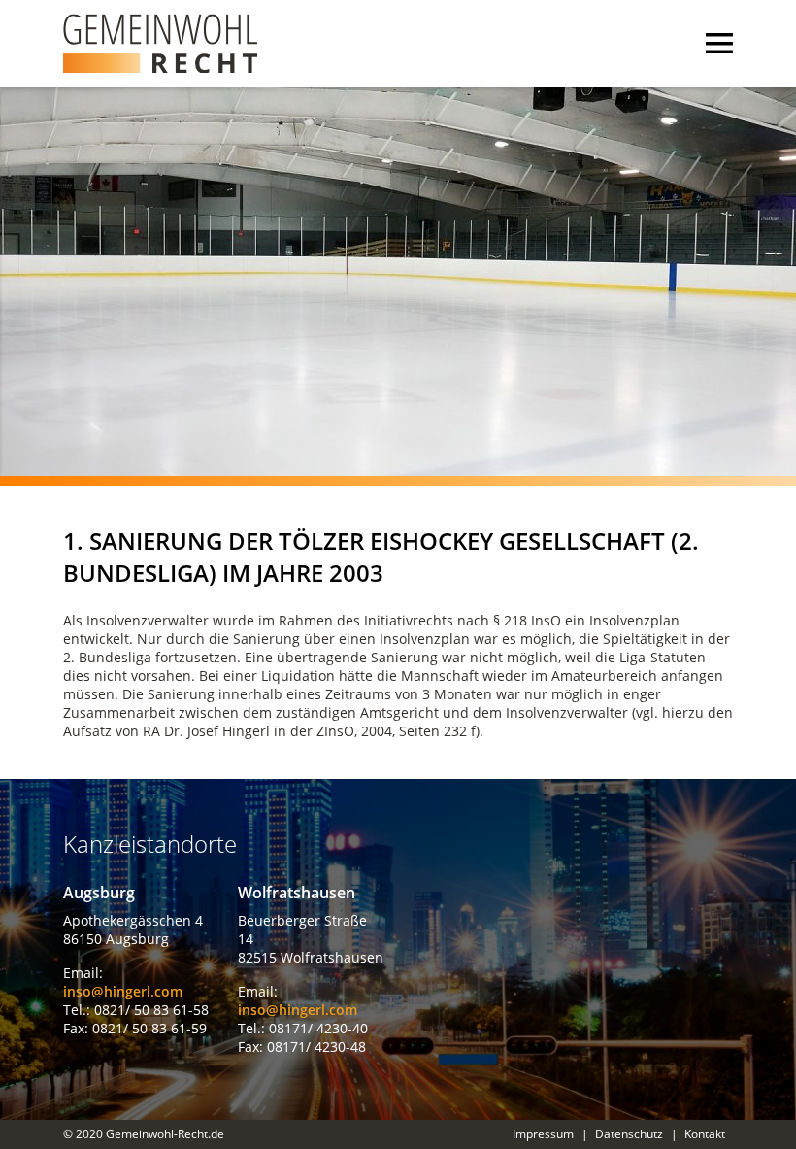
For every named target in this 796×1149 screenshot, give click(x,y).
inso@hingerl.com (122, 991)
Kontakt (704, 1134)
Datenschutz (629, 1134)
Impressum (543, 1134)
